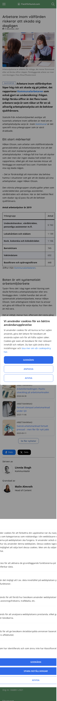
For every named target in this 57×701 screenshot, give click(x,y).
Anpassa (28, 368)
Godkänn (28, 359)
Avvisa (28, 378)
